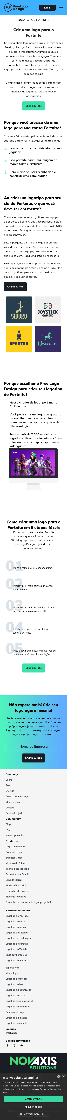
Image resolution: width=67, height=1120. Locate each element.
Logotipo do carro (15, 921)
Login (47, 7)
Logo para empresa (16, 954)
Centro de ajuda (14, 813)
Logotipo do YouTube (17, 915)
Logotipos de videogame (19, 938)
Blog (8, 824)
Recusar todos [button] (33, 1107)
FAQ (8, 829)
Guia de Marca (14, 879)
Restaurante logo (15, 1012)
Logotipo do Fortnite (17, 943)
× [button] (63, 1076)
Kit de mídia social (16, 885)
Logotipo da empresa (17, 960)
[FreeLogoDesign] (16, 7)
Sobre (9, 779)
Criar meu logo (34, 105)
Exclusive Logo (14, 852)
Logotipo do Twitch (16, 949)
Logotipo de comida (16, 1023)
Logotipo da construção (18, 989)
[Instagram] (16, 1046)
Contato (10, 807)
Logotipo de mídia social (19, 1001)
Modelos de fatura (16, 863)
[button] (33, 1114)
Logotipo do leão (15, 984)
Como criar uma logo (17, 796)
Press (9, 785)
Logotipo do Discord (17, 932)
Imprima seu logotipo (17, 868)
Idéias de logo (13, 802)
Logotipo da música (16, 1017)
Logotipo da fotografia (18, 1006)
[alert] (33, 1096)
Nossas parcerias (15, 835)
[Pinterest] (23, 1046)
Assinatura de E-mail (17, 874)
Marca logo (12, 973)
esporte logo (12, 967)
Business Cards (14, 857)
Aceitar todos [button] (33, 1099)
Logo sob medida (15, 846)
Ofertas (10, 790)
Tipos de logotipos (16, 896)
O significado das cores (18, 891)
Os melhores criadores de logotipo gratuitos (29, 902)
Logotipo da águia (16, 927)
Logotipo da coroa (16, 995)
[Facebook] (9, 1046)
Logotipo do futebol (16, 978)
